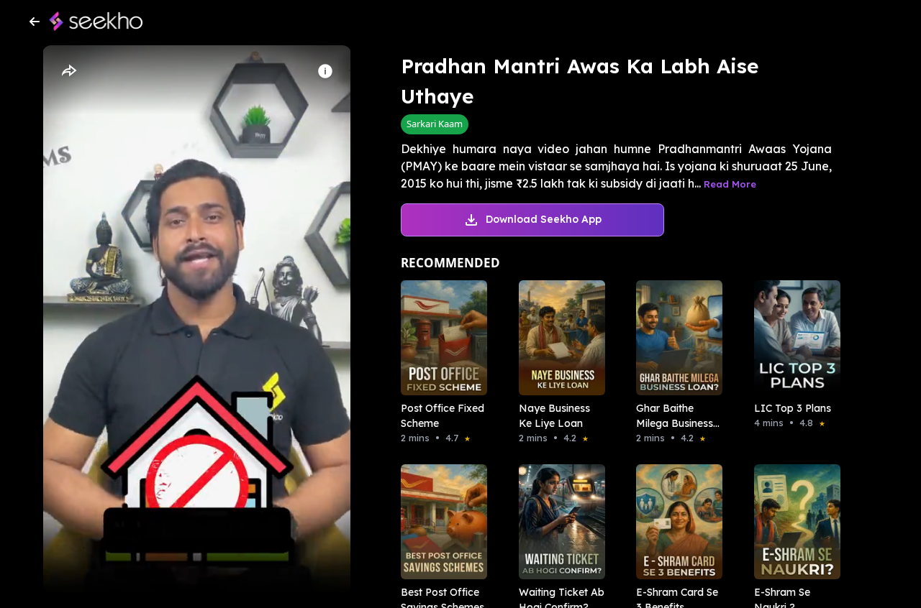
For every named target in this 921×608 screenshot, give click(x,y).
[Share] (68, 71)
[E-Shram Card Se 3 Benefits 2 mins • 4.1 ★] (675, 521)
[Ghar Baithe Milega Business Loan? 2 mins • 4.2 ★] (675, 337)
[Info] (325, 71)
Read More (730, 184)
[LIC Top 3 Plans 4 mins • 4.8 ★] (793, 337)
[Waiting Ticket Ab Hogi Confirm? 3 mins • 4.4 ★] (557, 521)
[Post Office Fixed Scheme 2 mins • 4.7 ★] (439, 337)
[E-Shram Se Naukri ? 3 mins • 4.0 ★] (793, 521)
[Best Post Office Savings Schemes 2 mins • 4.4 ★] (439, 521)
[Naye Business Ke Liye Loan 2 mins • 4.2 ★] (557, 337)
